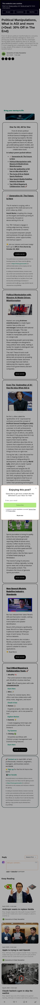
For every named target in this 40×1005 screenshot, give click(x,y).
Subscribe (20, 505)
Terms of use (32, 509)
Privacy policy (11, 511)
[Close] (36, 488)
